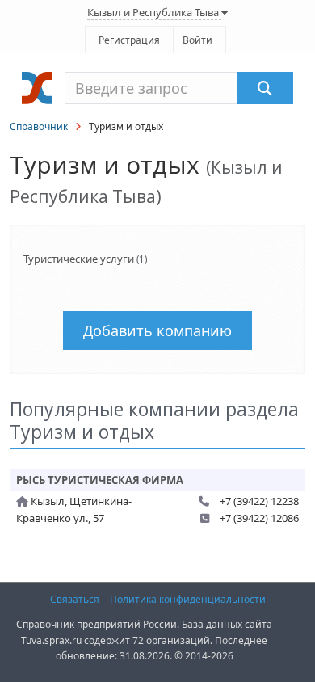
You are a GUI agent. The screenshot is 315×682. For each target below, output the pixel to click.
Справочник (39, 126)
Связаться (74, 599)
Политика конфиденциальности (188, 599)
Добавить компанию (157, 330)
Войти (197, 40)
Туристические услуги (78, 258)
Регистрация (129, 40)
